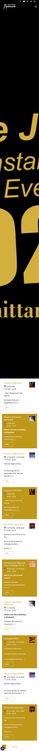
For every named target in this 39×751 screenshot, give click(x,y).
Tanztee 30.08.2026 (13, 383)
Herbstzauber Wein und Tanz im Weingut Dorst (14, 564)
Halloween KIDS (11, 638)
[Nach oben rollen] (34, 746)
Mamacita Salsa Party (13, 524)
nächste (15, 747)
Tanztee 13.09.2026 (13, 490)
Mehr (7, 408)
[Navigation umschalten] (36, 6)
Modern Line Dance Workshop (12, 418)
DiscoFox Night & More (14, 453)
